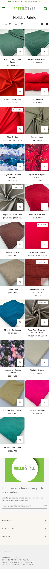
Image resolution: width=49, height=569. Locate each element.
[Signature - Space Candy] (12, 353)
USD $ (7, 552)
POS (4, 565)
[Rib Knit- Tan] (12, 272)
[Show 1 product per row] (42, 24)
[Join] (44, 505)
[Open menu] (6, 8)
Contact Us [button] (8, 529)
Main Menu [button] (7, 521)
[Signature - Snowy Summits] (12, 157)
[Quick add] (20, 51)
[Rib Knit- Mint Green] (12, 430)
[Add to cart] (44, 51)
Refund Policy (27, 562)
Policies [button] (6, 537)
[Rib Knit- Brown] (12, 235)
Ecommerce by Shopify (22, 565)
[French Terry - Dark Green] (12, 42)
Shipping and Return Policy (15, 560)
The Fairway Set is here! (30, 2)
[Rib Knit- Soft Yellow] (12, 393)
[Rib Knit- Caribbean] (12, 313)
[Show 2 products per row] (47, 24)
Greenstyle (10, 557)
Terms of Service (10, 562)
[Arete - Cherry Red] (12, 82)
